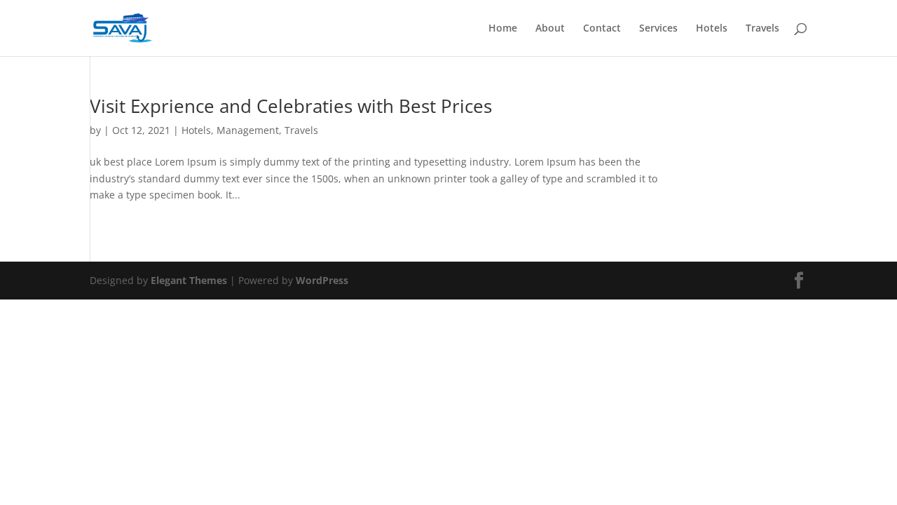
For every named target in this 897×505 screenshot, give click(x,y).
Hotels (711, 28)
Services (658, 28)
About (550, 28)
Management (248, 130)
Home (502, 28)
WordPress (322, 280)
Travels (762, 28)
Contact (602, 28)
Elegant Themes (189, 280)
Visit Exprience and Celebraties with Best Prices (291, 106)
